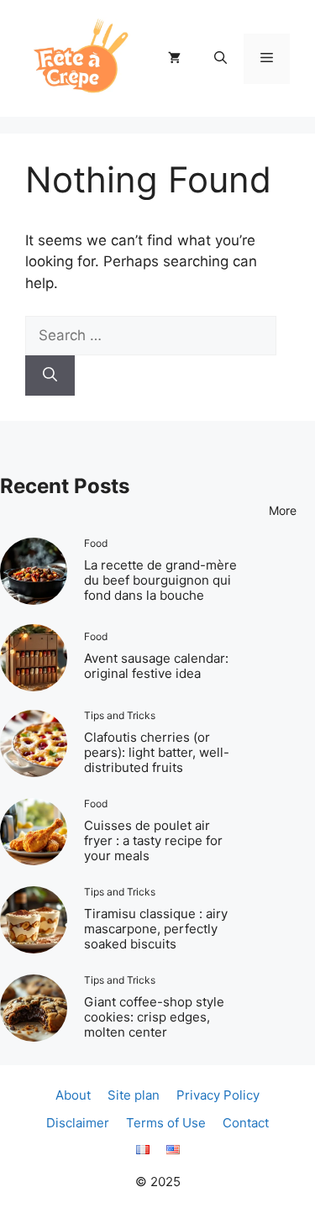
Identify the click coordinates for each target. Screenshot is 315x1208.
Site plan (134, 1095)
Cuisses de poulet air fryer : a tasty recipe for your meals (153, 840)
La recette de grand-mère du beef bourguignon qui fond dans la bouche (160, 580)
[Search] (50, 375)
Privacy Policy (218, 1095)
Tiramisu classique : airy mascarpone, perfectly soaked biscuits (156, 929)
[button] (220, 59)
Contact (246, 1123)
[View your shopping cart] (174, 59)
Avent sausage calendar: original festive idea (156, 665)
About (73, 1095)
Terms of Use (166, 1123)
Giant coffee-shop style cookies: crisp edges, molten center (154, 1017)
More (283, 510)
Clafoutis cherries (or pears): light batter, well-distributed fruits (156, 752)
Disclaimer (77, 1123)
